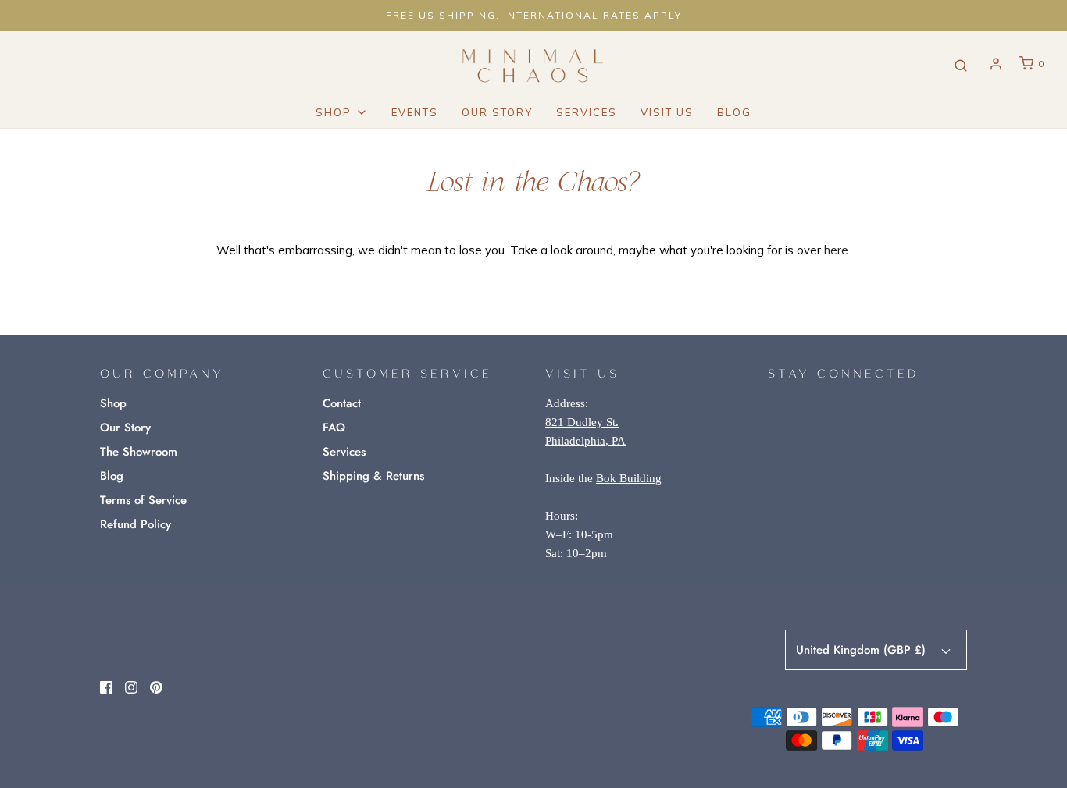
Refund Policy (135, 524)
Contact (342, 403)
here (836, 250)
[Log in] (996, 64)
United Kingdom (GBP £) (863, 649)
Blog (734, 112)
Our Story (497, 112)
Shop (113, 403)
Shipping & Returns (373, 476)
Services (586, 112)
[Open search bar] (961, 64)
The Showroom (138, 451)
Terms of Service (143, 500)
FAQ (334, 427)
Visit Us (667, 112)
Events (414, 112)
